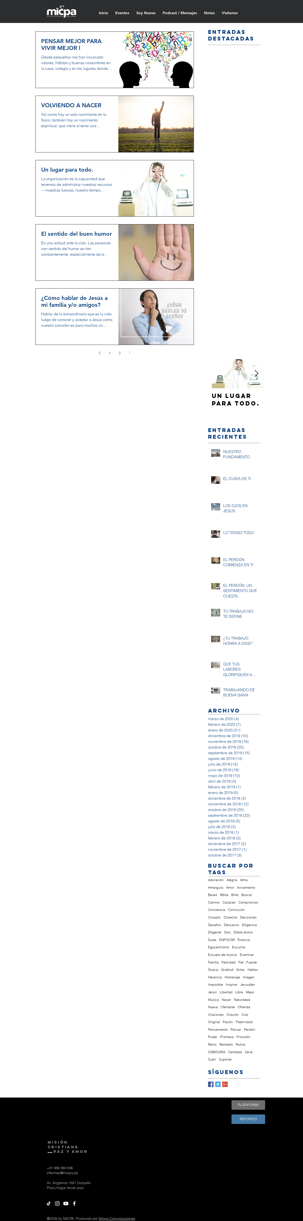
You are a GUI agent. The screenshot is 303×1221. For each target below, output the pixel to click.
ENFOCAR (227, 940)
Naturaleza (242, 1000)
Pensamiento (218, 1029)
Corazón (214, 917)
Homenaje (232, 977)
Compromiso (248, 902)
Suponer (225, 1059)
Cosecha (230, 917)
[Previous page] (99, 353)
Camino (214, 902)
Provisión (243, 1037)
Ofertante (228, 1007)
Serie (249, 1052)
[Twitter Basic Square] (218, 1084)
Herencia (215, 977)
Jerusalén (247, 984)
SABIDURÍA (216, 1052)
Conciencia (216, 910)
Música (213, 1000)
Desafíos (214, 925)
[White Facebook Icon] (74, 1203)
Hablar (253, 969)
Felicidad (229, 962)
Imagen (248, 977)
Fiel (241, 962)
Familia (213, 962)
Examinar (247, 955)
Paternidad (244, 1022)
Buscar (246, 895)
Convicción (236, 910)
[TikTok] (49, 1203)
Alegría (232, 880)
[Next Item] (256, 373)
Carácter (229, 902)
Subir (212, 1059)
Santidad (235, 1052)
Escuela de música (222, 955)
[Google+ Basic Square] (225, 1084)
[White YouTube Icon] (66, 1203)
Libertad (226, 992)
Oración (233, 1014)
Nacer (226, 1000)
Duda (212, 940)
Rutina (240, 1044)
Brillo (235, 895)
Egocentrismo (218, 947)
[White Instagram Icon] (57, 1203)
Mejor (250, 992)
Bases (212, 895)
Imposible (215, 984)
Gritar (240, 969)
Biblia (224, 895)
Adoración (216, 880)
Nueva (213, 1007)
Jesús (212, 992)
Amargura (215, 887)
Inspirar (231, 984)
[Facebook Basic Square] (211, 1084)
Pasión (228, 1022)
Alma (244, 880)
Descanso (231, 925)
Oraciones (216, 1014)
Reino (212, 1044)
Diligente (214, 932)
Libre (239, 992)
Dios (227, 932)
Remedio (226, 1044)
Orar (244, 1014)
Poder (212, 1037)
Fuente (251, 962)
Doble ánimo (243, 932)
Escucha (238, 947)
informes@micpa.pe (62, 1173)
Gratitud (227, 969)
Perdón (249, 1029)
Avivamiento (246, 887)
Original (214, 1022)
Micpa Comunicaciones (117, 1218)
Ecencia (244, 940)
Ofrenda (244, 1007)
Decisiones (248, 917)
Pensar (236, 1029)
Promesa (227, 1037)
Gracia (213, 969)
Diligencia (249, 925)
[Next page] (129, 353)
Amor (230, 887)
